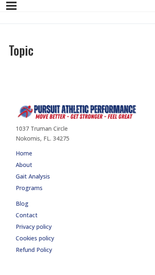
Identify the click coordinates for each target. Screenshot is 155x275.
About (24, 165)
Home (24, 153)
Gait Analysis (33, 176)
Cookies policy (35, 238)
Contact (27, 215)
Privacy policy (34, 226)
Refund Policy (34, 250)
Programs (29, 188)
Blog (22, 203)
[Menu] (11, 6)
